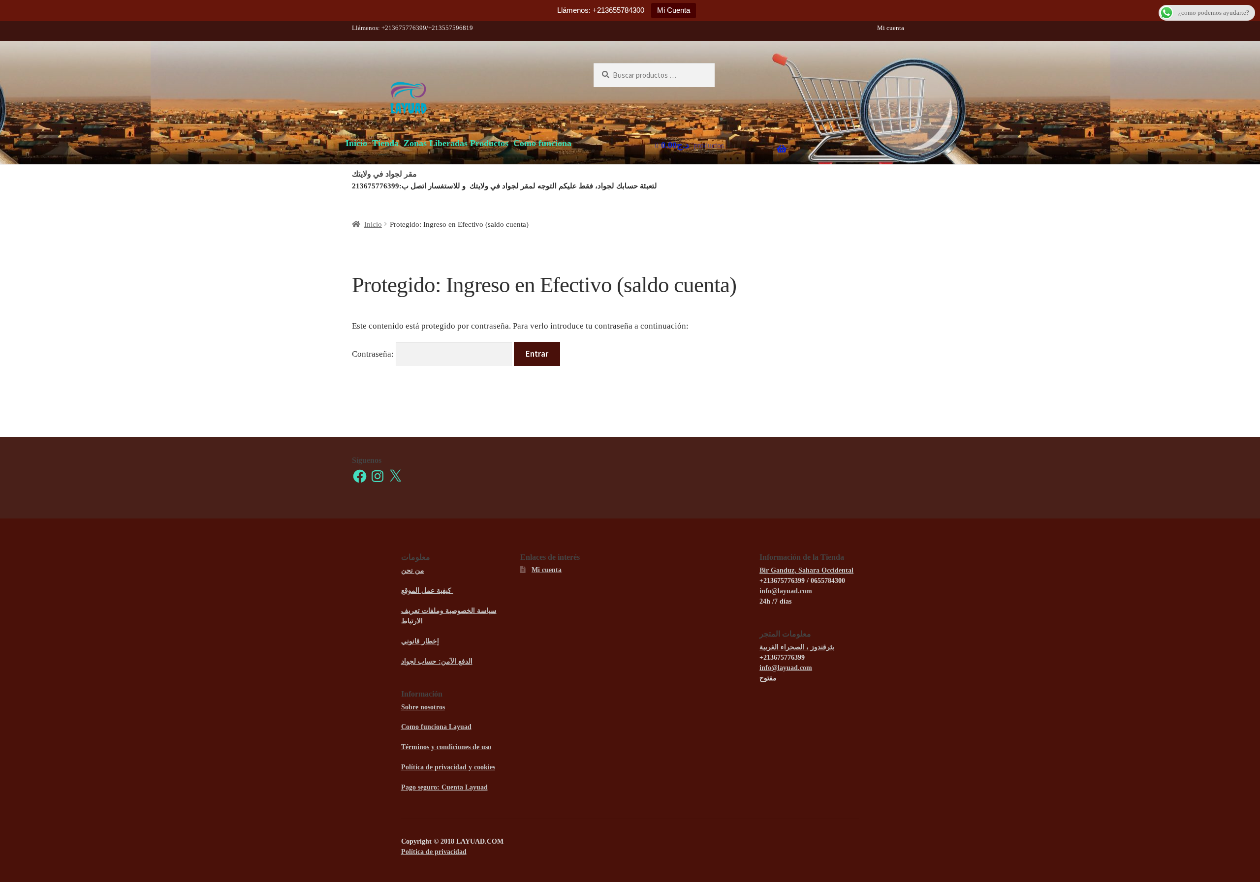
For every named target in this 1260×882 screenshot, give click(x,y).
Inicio (356, 143)
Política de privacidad (434, 851)
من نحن (412, 570)
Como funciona (542, 143)
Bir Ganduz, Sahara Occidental (806, 570)
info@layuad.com (785, 591)
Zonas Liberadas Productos (456, 143)
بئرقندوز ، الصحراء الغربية (796, 647)
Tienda (385, 143)
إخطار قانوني (420, 641)
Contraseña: (374, 354)
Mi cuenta (890, 27)
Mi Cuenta (673, 10)
